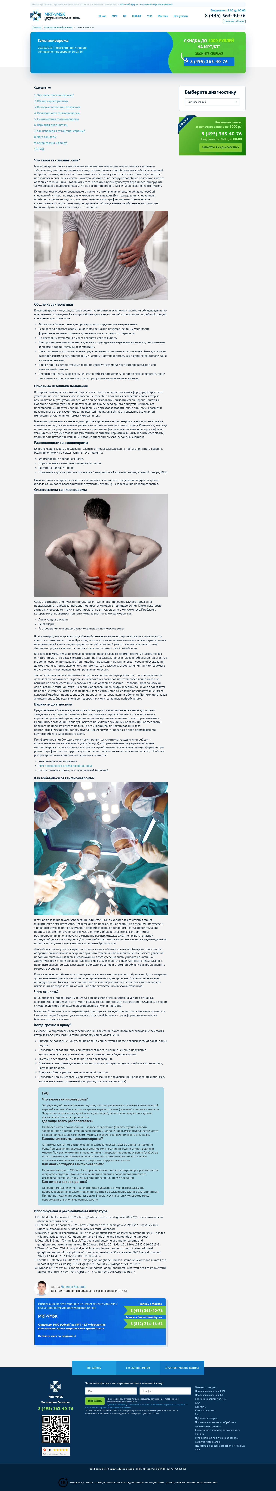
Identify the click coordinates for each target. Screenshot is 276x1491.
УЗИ (149, 16)
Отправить (95, 1401)
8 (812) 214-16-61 (146, 1323)
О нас (102, 16)
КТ (125, 16)
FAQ (197, 1402)
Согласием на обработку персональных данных (108, 1407)
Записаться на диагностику (220, 147)
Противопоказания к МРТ (210, 1391)
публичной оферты (128, 4)
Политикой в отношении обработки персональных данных (157, 1404)
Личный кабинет (234, 21)
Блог (197, 1414)
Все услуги (181, 16)
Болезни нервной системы (210, 1399)
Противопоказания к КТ (209, 1395)
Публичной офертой (116, 1404)
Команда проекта (205, 1410)
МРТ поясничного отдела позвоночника (65, 766)
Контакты (200, 1406)
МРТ (115, 16)
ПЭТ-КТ (136, 16)
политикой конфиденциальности (156, 4)
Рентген (163, 16)
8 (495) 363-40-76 (225, 15)
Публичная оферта (206, 1418)
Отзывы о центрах (205, 1387)
